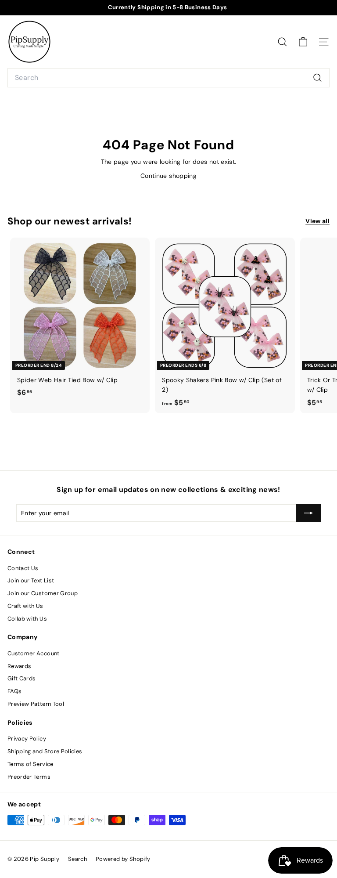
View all (317, 221)
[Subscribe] (308, 513)
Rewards (19, 666)
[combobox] (168, 77)
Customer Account (33, 653)
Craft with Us (25, 606)
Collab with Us (27, 618)
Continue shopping (168, 176)
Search (77, 859)
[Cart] (303, 42)
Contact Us (23, 568)
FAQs (14, 691)
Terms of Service (30, 764)
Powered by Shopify (123, 859)
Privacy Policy (26, 738)
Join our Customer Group (42, 593)
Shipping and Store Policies (44, 751)
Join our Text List (30, 580)
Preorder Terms (28, 776)
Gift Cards (21, 678)
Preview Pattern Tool (35, 704)
